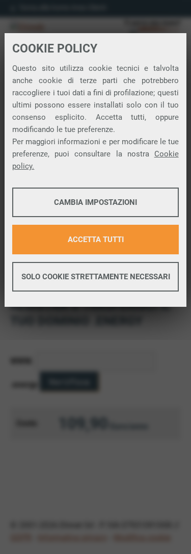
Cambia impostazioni (95, 202)
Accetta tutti (96, 239)
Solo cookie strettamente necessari (95, 276)
